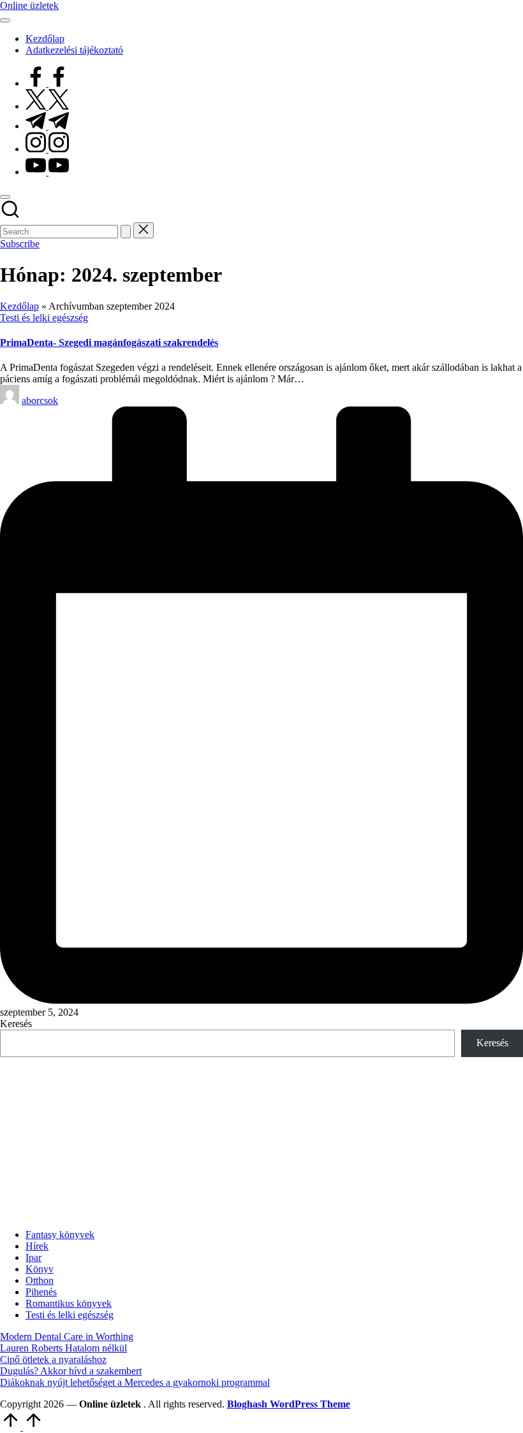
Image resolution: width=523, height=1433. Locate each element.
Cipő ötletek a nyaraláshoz (53, 1359)
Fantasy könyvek (60, 1234)
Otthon (40, 1280)
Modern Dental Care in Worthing (66, 1336)
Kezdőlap (19, 306)
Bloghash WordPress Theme (288, 1404)
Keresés (16, 1023)
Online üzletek (29, 5)
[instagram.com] (47, 148)
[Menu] (5, 20)
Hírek (37, 1246)
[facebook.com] (47, 83)
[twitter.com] (47, 106)
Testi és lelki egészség (44, 317)
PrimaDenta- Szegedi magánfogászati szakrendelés (109, 342)
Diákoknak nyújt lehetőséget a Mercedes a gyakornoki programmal (135, 1382)
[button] (126, 231)
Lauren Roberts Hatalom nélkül (63, 1348)
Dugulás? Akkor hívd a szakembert (71, 1370)
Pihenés (41, 1291)
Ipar (33, 1257)
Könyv (40, 1269)
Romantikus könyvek (69, 1303)
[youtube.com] (47, 171)
